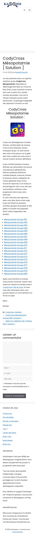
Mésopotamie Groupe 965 (15, 231)
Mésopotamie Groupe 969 (15, 242)
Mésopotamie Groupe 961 (15, 219)
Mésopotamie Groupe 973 (15, 254)
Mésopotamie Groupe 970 (15, 245)
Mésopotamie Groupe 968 (15, 239)
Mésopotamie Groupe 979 (15, 271)
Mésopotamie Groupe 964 (16, 228)
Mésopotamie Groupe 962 (15, 222)
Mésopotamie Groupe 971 (15, 248)
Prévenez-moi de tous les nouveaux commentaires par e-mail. (16, 386)
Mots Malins (8, 440)
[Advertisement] (17, 33)
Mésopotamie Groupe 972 (15, 251)
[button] (24, 10)
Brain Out (6, 444)
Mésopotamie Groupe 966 (15, 234)
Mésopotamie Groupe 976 (15, 262)
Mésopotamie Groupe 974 (15, 256)
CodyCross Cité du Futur (13, 287)
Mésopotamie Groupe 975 (15, 259)
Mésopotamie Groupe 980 (15, 273)
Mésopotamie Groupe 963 (15, 225)
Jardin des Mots (9, 433)
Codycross (9, 312)
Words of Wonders (11, 421)
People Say (7, 425)
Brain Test (7, 436)
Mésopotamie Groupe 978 (15, 268)
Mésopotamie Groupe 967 (15, 236)
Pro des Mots (8, 417)
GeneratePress (17, 532)
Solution (18, 312)
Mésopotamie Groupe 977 (15, 265)
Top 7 (5, 429)
